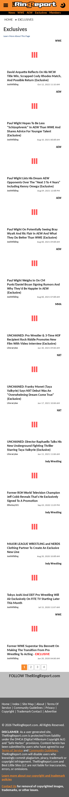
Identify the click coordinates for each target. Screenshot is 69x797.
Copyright (8, 711)
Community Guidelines (28, 707)
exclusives (25, 20)
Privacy (50, 707)
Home (8, 20)
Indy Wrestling (53, 461)
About (40, 704)
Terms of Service (12, 750)
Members (55, 12)
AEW (30, 12)
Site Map (28, 704)
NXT (59, 355)
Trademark (24, 711)
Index (15, 704)
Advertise (51, 711)
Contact (36, 711)
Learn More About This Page (17, 36)
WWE (21, 12)
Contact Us (9, 786)
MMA (58, 304)
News (11, 12)
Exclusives (41, 12)
